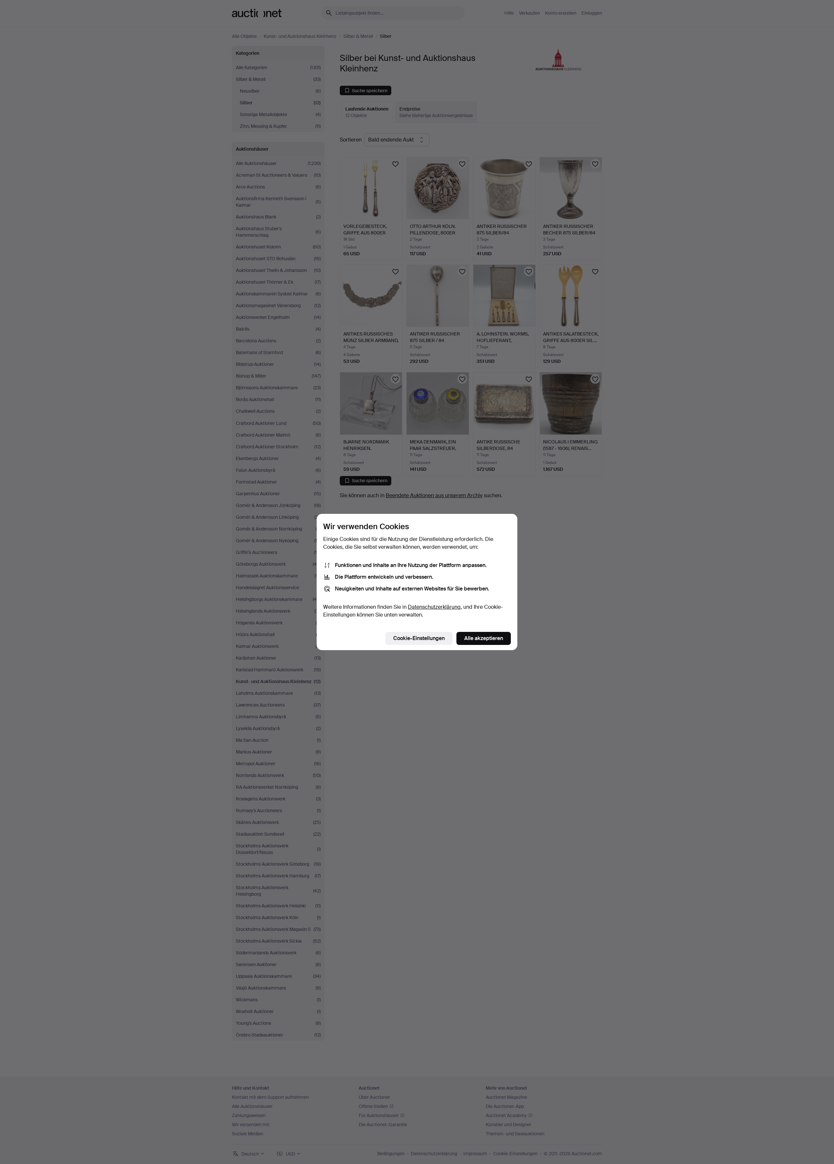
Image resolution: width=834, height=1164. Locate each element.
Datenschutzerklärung (434, 607)
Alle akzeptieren (483, 638)
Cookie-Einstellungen (419, 638)
